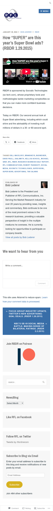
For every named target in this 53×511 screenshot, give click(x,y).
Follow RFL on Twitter (18, 436)
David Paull (8, 159)
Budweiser (41, 155)
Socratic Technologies (20, 168)
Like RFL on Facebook (19, 417)
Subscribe (14, 484)
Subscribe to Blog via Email (22, 456)
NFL (9, 162)
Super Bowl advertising (14, 171)
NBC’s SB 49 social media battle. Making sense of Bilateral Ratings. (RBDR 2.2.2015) (28, 327)
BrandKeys (30, 155)
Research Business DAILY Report (33, 162)
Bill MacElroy (17, 155)
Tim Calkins (32, 171)
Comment (42, 283)
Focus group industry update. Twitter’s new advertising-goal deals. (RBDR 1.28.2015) (28, 314)
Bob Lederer (26, 32)
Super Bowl (38, 168)
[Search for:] (50, 3)
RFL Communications (12, 165)
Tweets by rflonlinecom (17, 442)
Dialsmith (19, 159)
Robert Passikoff (31, 165)
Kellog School (32, 159)
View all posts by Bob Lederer (20, 237)
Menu (46, 11)
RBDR (37, 32)
